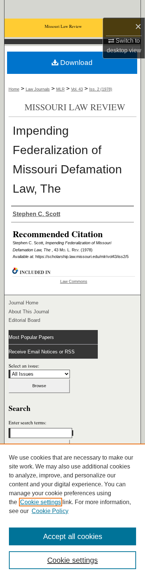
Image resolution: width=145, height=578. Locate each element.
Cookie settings (40, 502)
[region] (72, 511)
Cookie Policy (50, 511)
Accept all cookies (72, 536)
